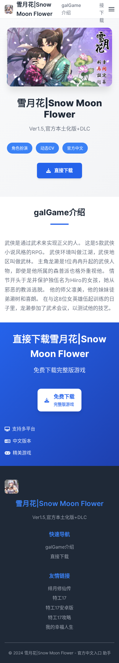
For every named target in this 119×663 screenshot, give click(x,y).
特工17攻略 (59, 617)
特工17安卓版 (59, 608)
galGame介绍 (59, 547)
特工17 (59, 598)
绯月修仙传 (59, 588)
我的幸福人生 (59, 627)
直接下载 (63, 170)
